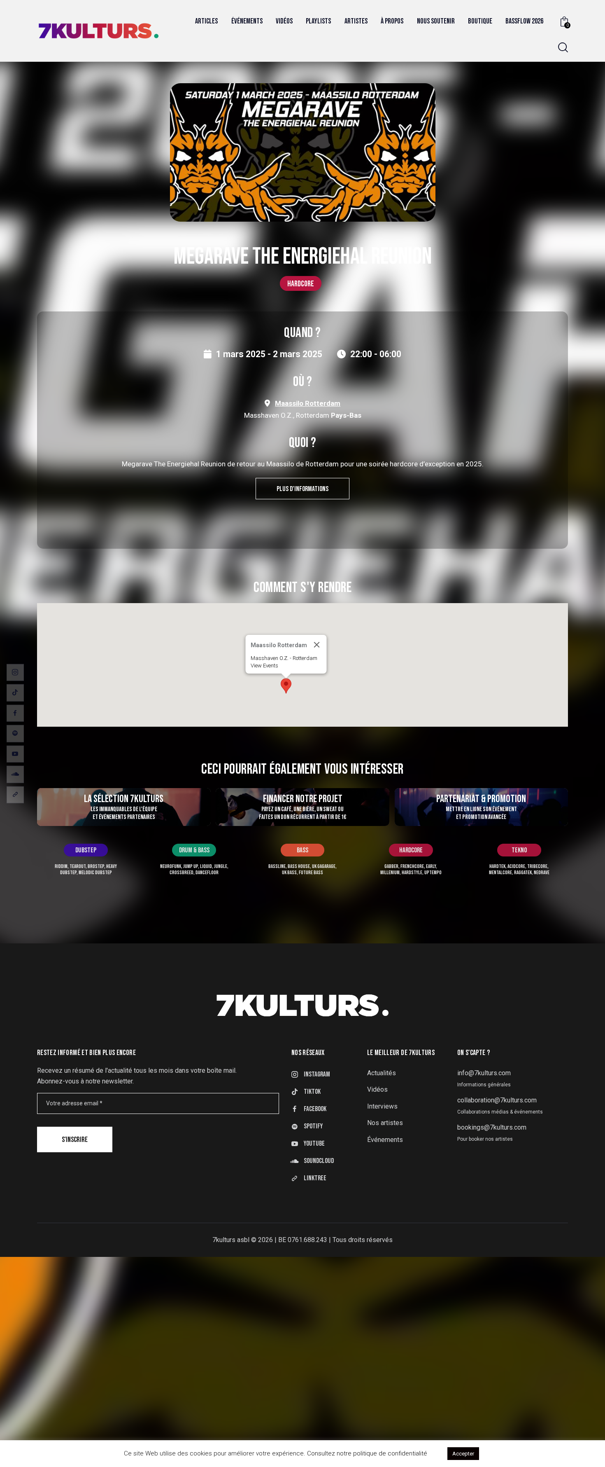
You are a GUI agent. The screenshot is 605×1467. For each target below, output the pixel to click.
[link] (15, 794)
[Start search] (563, 47)
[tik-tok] (15, 693)
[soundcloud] (15, 774)
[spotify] (15, 733)
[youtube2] (15, 754)
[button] (286, 686)
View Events (264, 665)
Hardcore (300, 284)
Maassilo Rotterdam (307, 403)
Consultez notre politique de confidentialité (367, 1453)
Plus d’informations (302, 489)
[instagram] (15, 672)
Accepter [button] (463, 1454)
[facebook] (15, 713)
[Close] (317, 645)
